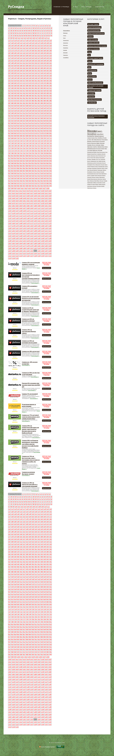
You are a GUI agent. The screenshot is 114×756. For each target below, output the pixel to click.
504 (15, 105)
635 (47, 125)
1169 (24, 223)
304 (45, 70)
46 (29, 30)
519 (15, 108)
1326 (28, 256)
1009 (9, 191)
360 (33, 80)
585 (33, 118)
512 (39, 105)
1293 (38, 248)
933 (42, 176)
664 (45, 130)
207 (24, 55)
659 (30, 130)
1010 (13, 191)
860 (47, 163)
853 (27, 163)
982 (9, 186)
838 (27, 161)
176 (21, 50)
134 (30, 43)
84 (24, 35)
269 (30, 65)
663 (42, 130)
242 (39, 60)
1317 (38, 253)
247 (9, 63)
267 (24, 65)
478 (27, 100)
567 (24, 115)
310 (18, 73)
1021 (9, 193)
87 (31, 35)
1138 (42, 216)
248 (12, 63)
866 (21, 166)
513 (42, 105)
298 (27, 70)
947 (39, 178)
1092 (49, 206)
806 (21, 156)
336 (50, 75)
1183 (31, 226)
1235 (46, 236)
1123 (31, 213)
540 (33, 110)
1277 (24, 246)
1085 (24, 206)
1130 (13, 216)
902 (39, 171)
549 (15, 113)
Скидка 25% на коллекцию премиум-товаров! (31, 263)
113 (12, 40)
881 (21, 168)
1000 (18, 188)
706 (36, 138)
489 (15, 103)
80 (15, 35)
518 (12, 108)
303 (42, 70)
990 (33, 186)
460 (18, 98)
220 (18, 58)
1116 (49, 211)
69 (35, 33)
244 (45, 60)
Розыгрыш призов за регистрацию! (29, 405)
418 (27, 90)
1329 (38, 256)
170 (47, 48)
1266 (28, 243)
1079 (46, 203)
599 (30, 120)
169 (45, 48)
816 (50, 156)
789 (15, 153)
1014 (28, 191)
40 (15, 30)
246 (50, 60)
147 (24, 45)
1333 (9, 258)
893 (12, 171)
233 (12, 60)
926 (21, 176)
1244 (35, 238)
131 (21, 43)
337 (9, 78)
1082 (13, 206)
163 (27, 48)
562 (9, 115)
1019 (46, 191)
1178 (13, 226)
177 (24, 50)
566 (21, 115)
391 (36, 85)
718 (27, 141)
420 (33, 90)
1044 (49, 196)
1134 (28, 216)
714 (15, 141)
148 (27, 45)
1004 (33, 188)
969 (15, 183)
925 (18, 176)
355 (18, 80)
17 (9, 28)
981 (50, 183)
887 (39, 168)
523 (27, 108)
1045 (9, 198)
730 (18, 143)
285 (33, 68)
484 (45, 100)
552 (24, 113)
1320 (49, 253)
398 (12, 88)
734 (30, 143)
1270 (42, 243)
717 (24, 141)
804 (15, 156)
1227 (17, 236)
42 (20, 30)
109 (42, 38)
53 (44, 30)
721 (36, 141)
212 (39, 55)
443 (12, 95)
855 (33, 163)
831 (50, 158)
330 (33, 75)
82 (20, 35)
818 (12, 158)
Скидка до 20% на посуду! (31, 351)
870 (33, 166)
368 (12, 83)
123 (42, 40)
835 (18, 161)
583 (27, 118)
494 (30, 103)
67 (31, 33)
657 (24, 130)
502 (9, 105)
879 (15, 168)
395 (47, 85)
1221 (38, 233)
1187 (46, 226)
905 (47, 171)
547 (9, 113)
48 (33, 30)
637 (9, 128)
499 (45, 103)
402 (24, 88)
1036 (20, 196)
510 (33, 105)
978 (42, 183)
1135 (31, 216)
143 (12, 45)
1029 (38, 193)
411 (50, 88)
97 (9, 38)
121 (36, 40)
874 (45, 166)
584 (30, 118)
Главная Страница (61, 7)
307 (9, 73)
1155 (17, 221)
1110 (28, 211)
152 (39, 45)
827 (39, 158)
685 (18, 135)
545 (47, 110)
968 (12, 183)
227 (39, 58)
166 (36, 48)
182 (39, 50)
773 (12, 151)
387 (24, 85)
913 (27, 173)
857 (39, 163)
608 (12, 123)
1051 (31, 198)
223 (27, 58)
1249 (9, 241)
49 (35, 30)
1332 (49, 256)
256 (36, 63)
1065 (38, 201)
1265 (24, 243)
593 (12, 120)
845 (47, 161)
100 (16, 38)
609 (15, 123)
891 (50, 168)
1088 (35, 206)
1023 (17, 193)
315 (33, 73)
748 (27, 146)
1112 (35, 211)
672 (24, 133)
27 (31, 28)
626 (21, 125)
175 (18, 50)
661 (36, 130)
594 (15, 120)
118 (27, 40)
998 (12, 188)
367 (9, 83)
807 (24, 156)
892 (9, 171)
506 (21, 105)
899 (30, 171)
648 (42, 128)
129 (15, 43)
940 (18, 178)
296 (21, 70)
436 (36, 93)
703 (27, 138)
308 (12, 73)
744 (15, 146)
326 (21, 75)
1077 (38, 203)
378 (42, 83)
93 (44, 35)
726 (50, 141)
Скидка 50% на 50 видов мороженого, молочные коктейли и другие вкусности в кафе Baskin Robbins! (30, 444)
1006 (40, 188)
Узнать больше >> (35, 283)
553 (27, 113)
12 (41, 25)
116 (21, 40)
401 (21, 88)
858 (42, 163)
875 (47, 166)
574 (45, 115)
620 (47, 123)
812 (39, 156)
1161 (38, 221)
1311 (17, 253)
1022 (13, 193)
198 (42, 53)
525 (33, 108)
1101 (38, 208)
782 (39, 151)
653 (12, 130)
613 (27, 123)
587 (39, 118)
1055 (46, 198)
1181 (24, 226)
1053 (38, 198)
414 (15, 90)
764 (30, 148)
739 (45, 143)
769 (45, 148)
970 (18, 183)
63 (22, 33)
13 (43, 25)
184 (45, 50)
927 (24, 176)
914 (30, 173)
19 (13, 28)
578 (12, 118)
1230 (28, 236)
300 (33, 70)
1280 (35, 246)
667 (9, 133)
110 (45, 38)
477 (24, 100)
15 (47, 25)
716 (21, 141)
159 (15, 48)
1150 (42, 218)
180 (33, 50)
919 (45, 173)
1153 (9, 221)
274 (45, 65)
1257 (38, 241)
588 (42, 118)
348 (42, 78)
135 (33, 43)
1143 (17, 218)
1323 (17, 256)
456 (50, 95)
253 (27, 63)
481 (36, 100)
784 (45, 151)
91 (40, 35)
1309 (9, 253)
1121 (24, 213)
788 (12, 153)
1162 (42, 221)
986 (21, 186)
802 (9, 156)
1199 (46, 228)
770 (47, 148)
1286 (13, 248)
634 (45, 125)
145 (18, 45)
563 (12, 115)
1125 (38, 213)
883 (27, 168)
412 (9, 90)
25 (27, 28)
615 (33, 123)
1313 (24, 253)
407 (39, 88)
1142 (13, 218)
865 (18, 166)
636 (50, 125)
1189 (9, 228)
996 (50, 186)
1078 (42, 203)
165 (33, 48)
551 (21, 113)
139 (45, 43)
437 (39, 93)
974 (30, 183)
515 (47, 105)
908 (12, 173)
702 (24, 138)
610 (18, 123)
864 (15, 166)
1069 (9, 203)
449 (30, 95)
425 (47, 90)
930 (33, 176)
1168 (20, 223)
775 (18, 151)
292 (9, 70)
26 (29, 28)
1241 (24, 238)
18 (11, 28)
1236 (49, 236)
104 (28, 38)
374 (30, 83)
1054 (42, 198)
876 (50, 166)
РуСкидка (16, 6)
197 (39, 53)
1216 (20, 233)
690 (33, 135)
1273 (9, 246)
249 (15, 63)
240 (33, 60)
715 (18, 141)
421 (36, 90)
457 (9, 98)
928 (27, 176)
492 (24, 103)
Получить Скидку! (46, 268)
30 (38, 28)
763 (27, 148)
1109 (24, 211)
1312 (20, 253)
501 (50, 103)
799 (45, 153)
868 (27, 166)
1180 (20, 226)
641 (21, 128)
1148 (35, 218)
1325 (24, 256)
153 (42, 45)
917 (39, 173)
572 (39, 115)
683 (12, 135)
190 (18, 53)
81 (18, 35)
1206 (28, 231)
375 (33, 83)
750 (33, 146)
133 (27, 43)
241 (36, 60)
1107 (17, 211)
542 (39, 110)
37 (9, 30)
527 (39, 108)
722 (39, 141)
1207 (31, 231)
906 (50, 171)
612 (24, 123)
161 (21, 48)
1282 (42, 246)
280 (18, 68)
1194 (28, 228)
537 (24, 110)
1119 (17, 213)
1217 (24, 233)
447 (24, 95)
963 (42, 181)
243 (42, 60)
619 (45, 123)
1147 (31, 218)
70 (38, 33)
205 (18, 55)
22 (20, 28)
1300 (20, 251)
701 (21, 138)
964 (45, 181)
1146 (28, 218)
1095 (17, 208)
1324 (20, 256)
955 (18, 181)
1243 (31, 238)
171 (50, 48)
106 (34, 38)
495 (33, 103)
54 (47, 30)
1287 (17, 248)
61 (18, 33)
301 (36, 70)
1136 (35, 216)
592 (9, 120)
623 (12, 125)
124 (45, 40)
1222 (42, 233)
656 (21, 130)
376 (36, 83)
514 (45, 105)
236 (21, 60)
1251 (17, 241)
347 (39, 78)
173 (12, 50)
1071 (17, 203)
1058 (13, 201)
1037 (24, 196)
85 (27, 35)
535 (18, 110)
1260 (49, 241)
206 (21, 55)
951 (50, 178)
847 (9, 163)
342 (24, 78)
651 (50, 128)
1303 (31, 251)
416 (21, 90)
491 (21, 103)
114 (15, 40)
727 (9, 143)
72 (42, 33)
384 (15, 85)
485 (47, 100)
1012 (20, 191)
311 (21, 73)
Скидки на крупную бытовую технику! (28, 473)
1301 (24, 251)
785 (47, 151)
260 (47, 63)
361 (36, 80)
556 (36, 113)
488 (12, 103)
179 (30, 50)
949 (45, 178)
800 (47, 153)
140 (47, 43)
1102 (42, 208)
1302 (28, 251)
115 (18, 40)
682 (9, 135)
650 (47, 128)
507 (24, 105)
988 (27, 186)
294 (15, 70)
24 (24, 28)
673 (27, 133)
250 (18, 63)
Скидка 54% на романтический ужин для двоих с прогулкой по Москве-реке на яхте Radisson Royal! (30, 429)
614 (30, 123)
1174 (42, 223)
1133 (24, 216)
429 (15, 93)
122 (39, 40)
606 (50, 120)
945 (33, 178)
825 (33, 158)
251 (21, 63)
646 (36, 128)
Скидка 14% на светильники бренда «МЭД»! (29, 331)
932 (39, 176)
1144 (20, 218)
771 (50, 148)
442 (9, 95)
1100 (35, 208)
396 (50, 85)
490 (18, 103)
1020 (49, 191)
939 (15, 178)
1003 (29, 188)
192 (24, 53)
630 (33, 125)
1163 (46, 221)
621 (50, 123)
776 (21, 151)
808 (27, 156)
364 (45, 80)
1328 (35, 256)
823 (27, 158)
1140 (49, 216)
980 (47, 183)
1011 (17, 191)
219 (15, 58)
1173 (38, 223)
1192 (20, 228)
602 (39, 120)
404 (30, 88)
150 (33, 45)
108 (39, 38)
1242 (28, 238)
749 (30, 146)
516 (50, 105)
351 (50, 78)
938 (12, 178)
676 (36, 133)
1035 (17, 196)
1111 (31, 211)
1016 (35, 191)
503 (12, 105)
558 (42, 113)
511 (36, 105)
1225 (9, 236)
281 (21, 68)
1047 (17, 198)
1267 (31, 243)
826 (36, 158)
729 (15, 143)
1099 (31, 208)
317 (39, 73)
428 (12, 93)
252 (24, 63)
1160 (35, 221)
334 (45, 75)
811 (36, 156)
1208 (35, 231)
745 (18, 146)
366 (50, 80)
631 (36, 125)
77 (9, 35)
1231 (31, 236)
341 (21, 78)
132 (24, 43)
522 (24, 108)
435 (33, 93)
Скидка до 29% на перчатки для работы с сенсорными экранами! (30, 484)
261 (50, 63)
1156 (20, 221)
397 (9, 88)
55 (49, 30)
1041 (38, 196)
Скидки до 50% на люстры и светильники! (31, 373)
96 (51, 35)
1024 (20, 193)
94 (47, 35)
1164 (49, 221)
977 (39, 183)
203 (12, 55)
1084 (20, 206)
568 (27, 115)
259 (45, 63)
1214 (13, 233)
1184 (35, 226)
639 (15, 128)
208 (27, 55)
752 (39, 146)
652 (9, 130)
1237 (9, 238)
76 (51, 33)
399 (15, 88)
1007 (44, 188)
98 (11, 38)
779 (30, 151)
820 (18, 158)
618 (42, 123)
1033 (9, 196)
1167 (17, 223)
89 (35, 35)
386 (21, 85)
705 (33, 138)
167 (39, 48)
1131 (17, 216)
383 (12, 85)
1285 (9, 248)
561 (50, 113)
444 (15, 95)
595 (18, 120)
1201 (9, 231)
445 (18, 95)
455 (47, 95)
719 (30, 141)
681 (50, 133)
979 (45, 183)
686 (21, 135)
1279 (31, 246)
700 (18, 138)
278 (12, 68)
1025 (24, 193)
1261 (9, 243)
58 (11, 33)
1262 (13, 243)
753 (42, 146)
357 (24, 80)
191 (21, 53)
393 (42, 85)
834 (15, 161)
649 (45, 128)
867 (24, 166)
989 (30, 186)
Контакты (99, 7)
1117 (9, 213)
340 (18, 78)
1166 (13, 223)
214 (45, 55)
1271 (46, 243)
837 (24, 161)
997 (9, 188)
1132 (20, 216)
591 (50, 118)
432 (24, 93)
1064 (35, 201)
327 (24, 75)
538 (27, 110)
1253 (24, 241)
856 (36, 163)
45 (27, 30)
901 (36, 171)
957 (24, 181)
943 (27, 178)
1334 (13, 258)
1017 (38, 191)
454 (45, 95)
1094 (13, 208)
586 (36, 118)
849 (15, 163)
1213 (9, 233)
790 (18, 153)
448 (27, 95)
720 (33, 141)
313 (27, 73)
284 (30, 68)
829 (45, 158)
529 (45, 108)
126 (50, 40)
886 (36, 168)
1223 (46, 233)
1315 (31, 253)
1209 (38, 231)
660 (33, 130)
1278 (28, 246)
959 (30, 181)
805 (18, 156)
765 (33, 148)
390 (33, 85)
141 (50, 43)
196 (36, 53)
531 (50, 108)
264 (15, 65)
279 (15, 68)
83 (22, 35)
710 (47, 138)
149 (30, 45)
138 (42, 43)
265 (18, 65)
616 (36, 123)
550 (18, 113)
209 (30, 55)
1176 (49, 223)
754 (45, 146)
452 (39, 95)
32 (42, 28)
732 (24, 143)
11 (38, 25)
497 (39, 103)
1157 (24, 221)
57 (9, 33)
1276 (20, 246)
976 (36, 183)
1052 (35, 198)
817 (9, 158)
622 (9, 125)
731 (21, 143)
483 (42, 100)
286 (36, 68)
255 (33, 63)
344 (30, 78)
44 (24, 30)
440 (47, 93)
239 (30, 60)
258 (42, 63)
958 (27, 181)
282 (24, 68)
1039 (31, 196)
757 (9, 148)
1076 (35, 203)
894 (15, 171)
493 (27, 103)
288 (42, 68)
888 (42, 168)
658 (27, 130)
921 (50, 173)
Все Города (87, 7)
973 (27, 183)
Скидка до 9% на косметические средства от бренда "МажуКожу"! (30, 309)
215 (47, 55)
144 (15, 45)
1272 (49, 243)
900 (33, 171)
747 (24, 146)
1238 (13, 238)
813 (42, 156)
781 (36, 151)
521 (21, 108)
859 (45, 163)
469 (45, 98)
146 (21, 45)
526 (36, 108)
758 (12, 148)
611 (21, 123)
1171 (31, 223)
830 (47, 158)
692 (39, 135)
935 (47, 176)
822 (24, 158)
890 (47, 168)
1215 (17, 233)
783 (42, 151)
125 (47, 40)
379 (45, 83)
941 (21, 178)
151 (36, 45)
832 (9, 161)
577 (9, 118)
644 (30, 128)
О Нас (75, 7)
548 (12, 113)
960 (33, 181)
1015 (31, 191)
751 (36, 146)
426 (50, 90)
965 (47, 181)
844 (45, 161)
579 (15, 118)
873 (42, 166)
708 (42, 138)
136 (36, 43)
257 (39, 63)
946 (36, 178)
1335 (17, 258)
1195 (31, 228)
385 (18, 85)
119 (30, 40)
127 (9, 43)
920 (47, 173)
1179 (17, 226)
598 (27, 120)
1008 (47, 188)
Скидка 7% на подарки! (30, 394)
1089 (38, 206)
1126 (42, 213)
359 (30, 80)
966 (50, 181)
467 (39, 98)
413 (12, 90)
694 (45, 135)
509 (30, 105)
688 (27, 135)
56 (51, 30)
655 (18, 130)
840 (33, 161)
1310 (13, 253)
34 (47, 28)
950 (47, 178)
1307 (46, 251)
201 (50, 53)
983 (12, 186)
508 (27, 105)
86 (29, 35)
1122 (28, 213)
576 (50, 115)
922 (9, 176)
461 (21, 98)
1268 (35, 243)
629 (30, 125)
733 (27, 143)
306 (50, 70)
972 (24, 183)
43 (22, 30)
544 (45, 110)
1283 (46, 246)
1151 (46, 218)
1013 (24, 191)
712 (9, 141)
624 (15, 125)
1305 (38, 251)
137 (39, 43)
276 (50, 65)
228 (42, 58)
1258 (42, 241)
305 (47, 70)
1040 (35, 196)
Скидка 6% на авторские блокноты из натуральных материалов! (31, 298)
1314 (28, 253)
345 (33, 78)
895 (18, 171)
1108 (20, 211)
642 (24, 128)
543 (42, 110)
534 (15, 110)
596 (21, 120)
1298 (13, 251)
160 (18, 48)
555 (33, 113)
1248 (49, 238)
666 (50, 130)
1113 (38, 211)
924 (15, 176)
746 (21, 146)
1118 (13, 213)
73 (44, 33)
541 (36, 110)
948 (42, 178)
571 (36, 115)
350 (47, 78)
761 (21, 148)
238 (27, 60)
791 (21, 153)
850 (18, 163)
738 (42, 143)
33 (44, 28)
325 (18, 75)
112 (9, 40)
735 (33, 143)
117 (24, 40)
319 (45, 73)
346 (36, 78)
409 (45, 88)
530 (47, 108)
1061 (24, 201)
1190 (13, 228)
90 (38, 35)
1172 (35, 223)
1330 (42, 256)
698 (12, 138)
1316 (35, 253)
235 (18, 60)
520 (18, 108)
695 (47, 135)
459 (15, 98)
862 (9, 166)
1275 (17, 246)
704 (30, 138)
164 (30, 48)
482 (39, 100)
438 (42, 93)
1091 (46, 206)
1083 (17, 206)
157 (9, 48)
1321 (9, 256)
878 (12, 168)
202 (9, 55)
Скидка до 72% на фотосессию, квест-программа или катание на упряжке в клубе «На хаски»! (31, 459)
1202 (13, 231)
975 (33, 183)
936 (50, 176)
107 (37, 38)
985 (18, 186)
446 (21, 95)
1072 (20, 203)
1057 (9, 201)
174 (15, 50)
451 (36, 95)
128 (12, 43)
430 (18, 93)
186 (50, 50)
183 (42, 50)
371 (21, 83)
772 (9, 151)
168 (42, 48)
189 (15, 53)
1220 (35, 233)
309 (15, 73)
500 (47, 103)
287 (39, 68)
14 (45, 25)
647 (39, 128)
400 (18, 88)
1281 (38, 246)
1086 (28, 206)
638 (12, 128)
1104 (49, 208)
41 (18, 30)
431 (21, 93)
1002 (25, 188)
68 (33, 33)
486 (50, 100)
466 (36, 98)
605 (47, 120)
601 (36, 120)
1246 (42, 238)
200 (47, 53)
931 (36, 176)
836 (21, 161)
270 (33, 65)
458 (12, 98)
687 (24, 135)
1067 (46, 201)
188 (12, 53)
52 (42, 30)
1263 (17, 243)
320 (47, 73)
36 (51, 28)
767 (39, 148)
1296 (49, 248)
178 (27, 50)
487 (9, 103)
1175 (46, 223)
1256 (35, 241)
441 (50, 93)
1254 (28, 241)
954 (15, 181)
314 (30, 73)
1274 (13, 246)
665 (47, 130)
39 (13, 30)
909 (15, 173)
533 (12, 110)
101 (19, 38)
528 (42, 108)
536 (21, 110)
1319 (46, 253)
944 (30, 178)
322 (9, 75)
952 (9, 181)
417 (24, 90)
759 (15, 148)
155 (47, 45)
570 (33, 115)
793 (27, 153)
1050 (28, 198)
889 (45, 168)
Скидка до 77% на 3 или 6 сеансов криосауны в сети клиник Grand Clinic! (31, 417)
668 (12, 133)
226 (36, 58)
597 (24, 120)
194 (30, 53)
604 (45, 120)
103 (25, 38)
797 (39, 153)
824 (30, 158)
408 (42, 88)
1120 (20, 213)
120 (33, 40)
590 (47, 118)
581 (21, 118)
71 (40, 33)
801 (50, 153)
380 (47, 83)
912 (24, 173)
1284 (49, 246)
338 (12, 78)
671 (21, 133)
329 (30, 75)
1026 (28, 193)
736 (36, 143)
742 (9, 146)
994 (45, 186)
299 (30, 70)
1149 (38, 218)
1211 (46, 231)
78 (11, 35)
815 (47, 156)
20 (15, 28)
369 (15, 83)
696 (50, 135)
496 (36, 103)
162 (24, 48)
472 (9, 100)
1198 (42, 228)
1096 (20, 208)
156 (50, 45)
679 (45, 133)
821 (21, 158)
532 (9, 110)
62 (20, 33)
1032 (49, 193)
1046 (13, 198)
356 (21, 80)
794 (30, 153)
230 (47, 58)
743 (12, 146)
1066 (42, 201)
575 (47, 115)
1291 (31, 248)
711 (50, 138)
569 (30, 115)
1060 (20, 201)
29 (35, 28)
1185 (38, 226)
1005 (36, 188)
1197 (38, 228)
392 (39, 85)
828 (42, 158)
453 (42, 95)
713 (12, 141)
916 (36, 173)
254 (30, 63)
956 (21, 181)
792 (24, 153)
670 (18, 133)
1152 (49, 218)
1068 (49, 201)
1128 (49, 213)
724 (45, 141)
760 (18, 148)
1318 (42, 253)
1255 (31, 241)
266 (21, 65)
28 (33, 28)
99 (13, 38)
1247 (46, 238)
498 (42, 103)
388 (27, 85)
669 (15, 133)
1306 (42, 251)
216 (50, 55)
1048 (20, 198)
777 (24, 151)
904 (45, 171)
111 (48, 38)
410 (47, 88)
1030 (42, 193)
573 (42, 115)
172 (9, 50)
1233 (38, 236)
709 (45, 138)
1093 (9, 208)
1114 (42, 211)
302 (39, 70)
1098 (28, 208)
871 (36, 166)
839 (30, 161)
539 (30, 110)
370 (18, 83)
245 (47, 60)
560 (47, 113)
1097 (24, 208)
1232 (35, 236)
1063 (31, 201)
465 (33, 98)
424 (45, 90)
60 (15, 33)
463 (27, 98)
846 (50, 161)
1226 (13, 236)
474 (15, 100)
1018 (42, 191)
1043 (46, 196)
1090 (42, 206)
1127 (46, 213)
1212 (49, 231)
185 (47, 50)
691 (36, 135)
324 (15, 75)
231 (50, 58)
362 (39, 80)
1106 (13, 211)
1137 (38, 216)
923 (12, 176)
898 (27, 171)
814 (45, 156)
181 (36, 50)
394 (45, 85)
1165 (9, 223)
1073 (24, 203)
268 (27, 65)
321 (50, 73)
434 (30, 93)
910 (18, 173)
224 (30, 58)
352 (9, 80)
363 (42, 80)
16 (49, 25)
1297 (9, 251)
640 (18, 128)
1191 (17, 228)
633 (42, 125)
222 (24, 58)
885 (33, 168)
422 (39, 90)
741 (50, 143)
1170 (28, 223)
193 (27, 53)
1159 (31, 221)
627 (24, 125)
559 (45, 113)
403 (27, 88)
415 (18, 90)
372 (24, 83)
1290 (28, 248)
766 (36, 148)
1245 (38, 238)
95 (49, 35)
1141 (9, 218)
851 (21, 163)
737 (39, 143)
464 (30, 98)
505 (18, 105)
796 (36, 153)
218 (12, 58)
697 (9, 138)
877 (9, 168)
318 (42, 73)
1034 (13, 196)
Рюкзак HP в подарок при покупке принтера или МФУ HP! (31, 385)
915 (33, 173)
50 (38, 30)
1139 (46, 216)
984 (15, 186)
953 (12, 181)
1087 (31, 206)
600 (33, 120)
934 (45, 176)
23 (22, 28)
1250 (13, 241)
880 (18, 168)
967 (9, 183)
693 (42, 135)
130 (18, 43)
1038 (28, 196)
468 (42, 98)
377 (39, 83)
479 (30, 100)
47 (31, 30)
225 (33, 58)
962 (39, 181)
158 (12, 48)
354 (15, 80)
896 (21, 171)
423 (42, 90)
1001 (22, 188)
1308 (49, 251)
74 (47, 33)
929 (30, 176)
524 (30, 108)
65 (27, 33)
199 (45, 53)
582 (24, 118)
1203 (17, 231)
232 (9, 60)
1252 (20, 241)
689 (30, 135)
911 (21, 173)
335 (47, 75)
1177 (9, 226)
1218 (28, 233)
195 (33, 53)
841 (36, 161)
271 (36, 65)
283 (27, 68)
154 (45, 45)
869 (30, 166)
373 (27, 83)
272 (39, 65)
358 (27, 80)
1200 (49, 228)
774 (15, 151)
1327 (31, 256)
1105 (9, 211)
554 (30, 113)
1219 (31, 233)
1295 (46, 248)
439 (45, 93)
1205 (24, 231)
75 (49, 33)
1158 (28, 221)
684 (15, 135)
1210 (42, 231)
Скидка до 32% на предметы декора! (28, 320)
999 (15, 188)
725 (47, 141)
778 (27, 151)
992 (39, 186)
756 (50, 146)
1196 (35, 228)
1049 (24, 198)
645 (33, 128)
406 (36, 88)
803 (12, 156)
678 (42, 133)
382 (9, 85)
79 (13, 35)
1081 (9, 206)
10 (36, 25)
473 (12, 100)
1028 (35, 193)
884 (30, 168)
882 (24, 168)
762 (24, 148)
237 (24, 60)
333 (42, 75)
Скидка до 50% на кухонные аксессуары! (29, 341)
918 (42, 173)
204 (15, 55)
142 (9, 45)
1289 (24, 248)
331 (36, 75)
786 (50, 151)
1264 (20, 243)
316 (36, 73)
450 (33, 95)
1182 (28, 226)
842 (39, 161)
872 (39, 166)
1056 (49, 198)
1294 (42, 248)
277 (9, 68)
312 (24, 73)
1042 (42, 196)
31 (40, 28)
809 (30, 156)
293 (12, 70)
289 (45, 68)
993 (42, 186)
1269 (38, 243)
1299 (17, 251)
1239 (17, 238)
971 (21, 183)
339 (15, 78)
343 (27, 78)
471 (50, 98)
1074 (28, 203)
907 (9, 173)
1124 (35, 213)
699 (15, 138)
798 (42, 153)
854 (30, 163)
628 (27, 125)
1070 (13, 203)
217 (9, 58)
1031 (46, 193)
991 (36, 186)
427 (9, 93)
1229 (24, 236)
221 (21, 58)
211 (36, 55)
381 (50, 83)
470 (47, 98)
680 (47, 133)
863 (12, 166)
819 (15, 158)
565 (18, 115)
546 (50, 110)
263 (12, 65)
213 (42, 55)
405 (33, 88)
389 (30, 85)
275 (47, 65)
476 (21, 100)
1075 (31, 203)
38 (11, 30)
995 (47, 186)
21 (18, 28)
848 (12, 163)
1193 (24, 228)
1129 (9, 216)
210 (33, 55)
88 (33, 35)
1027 (31, 193)
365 (47, 80)
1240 (20, 238)
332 (39, 75)
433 (27, 93)
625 (18, 125)
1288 (20, 248)
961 (36, 181)
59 (13, 33)
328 (27, 75)
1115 (46, 211)
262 (9, 65)
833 (12, 161)
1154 (13, 221)
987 (24, 186)
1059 (17, 201)
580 (18, 118)
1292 (35, 248)
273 (42, 65)
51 (40, 30)
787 (9, 153)
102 (22, 38)
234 (15, 60)
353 (12, 80)
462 (24, 98)
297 (24, 70)
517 (9, 108)
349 (45, 78)
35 (49, 28)
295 (18, 70)
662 (39, 130)
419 (30, 90)
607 (9, 123)
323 (12, 75)
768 (42, 148)
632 (39, 125)
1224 (49, 233)
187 (9, 53)
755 (47, 146)
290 (47, 68)
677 (39, 133)
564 (15, 115)
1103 (46, 208)
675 (33, 133)
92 (42, 35)
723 (42, 141)
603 (42, 120)
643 (27, 128)
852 (24, 163)
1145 (24, 218)
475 (18, 100)
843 (42, 161)
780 (33, 151)
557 (39, 113)
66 (29, 33)
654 (15, 130)
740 (47, 143)
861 (50, 163)
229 (45, 58)
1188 (49, 226)
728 (12, 143)
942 (24, 178)
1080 (49, 203)
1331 (46, 256)
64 (24, 33)
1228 (20, 236)
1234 (42, 236)
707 (39, 138)
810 (33, 156)
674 (30, 133)
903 (42, 171)
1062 (28, 201)
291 (50, 68)
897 (24, 171)
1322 (13, 256)
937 (9, 178)
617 (39, 123)
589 (45, 118)
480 (33, 100)
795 (33, 153)
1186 (42, 226)
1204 (20, 231)
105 (31, 38)
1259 (46, 241)
